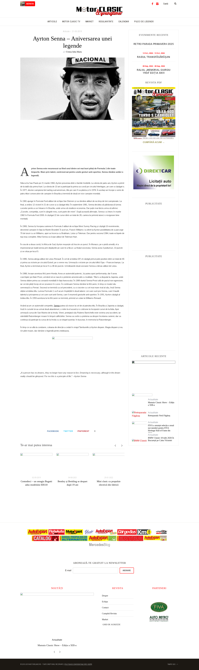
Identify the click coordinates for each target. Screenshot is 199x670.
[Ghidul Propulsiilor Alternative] (74, 540)
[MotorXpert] (74, 534)
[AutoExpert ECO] (102, 540)
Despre (105, 596)
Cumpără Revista (109, 613)
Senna (57, 305)
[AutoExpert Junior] (106, 534)
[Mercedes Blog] (99, 547)
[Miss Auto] (162, 534)
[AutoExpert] (37, 534)
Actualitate (154, 367)
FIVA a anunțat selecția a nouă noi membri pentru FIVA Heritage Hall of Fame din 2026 (161, 429)
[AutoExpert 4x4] (155, 540)
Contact (105, 607)
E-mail (68, 570)
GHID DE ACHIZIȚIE (111, 625)
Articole (66, 31)
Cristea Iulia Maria (74, 51)
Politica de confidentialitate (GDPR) (78, 664)
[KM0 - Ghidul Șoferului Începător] (144, 534)
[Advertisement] (72, 145)
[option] (36, 469)
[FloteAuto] (56, 534)
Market (105, 619)
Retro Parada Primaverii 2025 (154, 44)
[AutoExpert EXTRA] (130, 540)
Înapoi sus (172, 664)
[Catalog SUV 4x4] (45, 540)
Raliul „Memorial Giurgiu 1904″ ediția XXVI (154, 71)
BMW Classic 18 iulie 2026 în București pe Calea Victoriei (161, 439)
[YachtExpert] (89, 534)
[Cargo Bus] (127, 534)
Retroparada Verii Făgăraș (159, 415)
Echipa (105, 601)
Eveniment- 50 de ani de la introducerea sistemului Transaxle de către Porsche (153, 374)
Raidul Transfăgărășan (153, 56)
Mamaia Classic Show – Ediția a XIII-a (161, 403)
